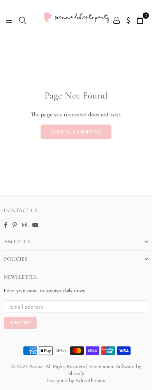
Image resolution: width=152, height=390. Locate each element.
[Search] (23, 19)
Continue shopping (76, 131)
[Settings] (128, 19)
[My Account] (116, 19)
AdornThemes (90, 380)
